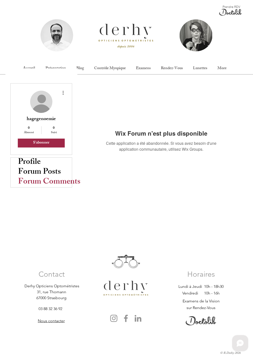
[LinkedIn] (138, 318)
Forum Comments (45, 182)
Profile (29, 163)
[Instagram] (114, 318)
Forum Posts (39, 172)
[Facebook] (126, 318)
